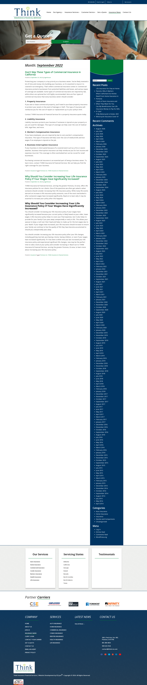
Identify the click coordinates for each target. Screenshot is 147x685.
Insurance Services (72, 12)
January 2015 (100, 483)
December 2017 (101, 394)
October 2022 (101, 246)
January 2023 (100, 238)
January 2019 (100, 361)
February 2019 (101, 358)
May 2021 (99, 289)
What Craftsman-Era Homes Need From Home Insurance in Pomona (107, 96)
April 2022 (99, 261)
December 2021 (101, 271)
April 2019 (99, 353)
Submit (66, 42)
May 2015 (99, 473)
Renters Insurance (36, 574)
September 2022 (102, 249)
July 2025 (99, 162)
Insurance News (115, 12)
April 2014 (99, 504)
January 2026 (100, 147)
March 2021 (100, 294)
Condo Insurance (35, 571)
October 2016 (101, 430)
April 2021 (99, 292)
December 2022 (101, 241)
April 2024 (99, 200)
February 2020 (101, 328)
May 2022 (99, 259)
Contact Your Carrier (33, 640)
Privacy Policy (30, 652)
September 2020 (102, 310)
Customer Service (88, 12)
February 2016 (101, 450)
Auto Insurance (101, 511)
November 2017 (102, 396)
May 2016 (99, 442)
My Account (128, 2)
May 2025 (99, 167)
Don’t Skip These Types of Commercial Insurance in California (53, 73)
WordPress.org (101, 537)
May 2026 (99, 136)
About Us (28, 627)
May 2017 (99, 412)
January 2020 (100, 330)
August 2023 (100, 220)
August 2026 (100, 129)
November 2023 (102, 213)
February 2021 (101, 297)
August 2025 (100, 159)
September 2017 (102, 402)
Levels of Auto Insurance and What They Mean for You (106, 102)
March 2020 (100, 325)
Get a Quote (102, 12)
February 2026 (101, 144)
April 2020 (99, 323)
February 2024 (101, 205)
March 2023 (100, 233)
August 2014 (100, 496)
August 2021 (100, 282)
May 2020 (99, 320)
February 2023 (101, 236)
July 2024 (99, 192)
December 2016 (101, 425)
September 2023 (102, 218)
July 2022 (99, 254)
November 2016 (102, 427)
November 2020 (102, 305)
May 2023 (99, 228)
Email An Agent (100, 2)
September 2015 (102, 463)
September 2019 (102, 340)
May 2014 (99, 501)
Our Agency (57, 12)
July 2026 (99, 131)
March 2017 (100, 417)
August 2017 (100, 404)
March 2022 (100, 264)
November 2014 (102, 488)
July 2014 (99, 498)
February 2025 (101, 175)
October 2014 (101, 491)
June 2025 (99, 164)
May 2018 (99, 381)
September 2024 (102, 187)
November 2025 (102, 152)
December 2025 (101, 149)
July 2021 (99, 284)
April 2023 (99, 231)
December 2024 (101, 180)
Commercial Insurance (37, 568)
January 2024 (100, 208)
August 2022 (100, 251)
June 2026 (99, 134)
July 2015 (99, 468)
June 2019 (99, 348)
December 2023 (101, 210)
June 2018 (99, 379)
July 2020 (99, 315)
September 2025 (102, 157)
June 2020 (99, 317)
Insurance (33, 171)
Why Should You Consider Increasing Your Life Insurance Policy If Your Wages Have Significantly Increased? (56, 177)
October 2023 (101, 215)
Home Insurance (102, 514)
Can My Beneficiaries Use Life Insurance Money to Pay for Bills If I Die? (108, 108)
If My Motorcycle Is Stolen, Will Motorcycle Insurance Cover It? (107, 115)
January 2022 (100, 269)
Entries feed (100, 532)
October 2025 (101, 154)
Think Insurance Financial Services (25, 675)
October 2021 (101, 277)
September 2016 (102, 432)
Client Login (29, 636)
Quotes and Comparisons (105, 519)
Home (49, 12)
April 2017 (99, 414)
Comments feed (102, 535)
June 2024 (99, 195)
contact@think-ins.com (109, 649)
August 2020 (100, 312)
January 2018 (100, 391)
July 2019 (99, 345)
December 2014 (101, 486)
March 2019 (100, 356)
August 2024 (100, 190)
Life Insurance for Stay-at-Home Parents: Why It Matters (107, 89)
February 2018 (101, 389)
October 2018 (101, 368)
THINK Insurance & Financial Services (58, 171)
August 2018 (100, 374)
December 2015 (101, 455)
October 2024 (101, 185)
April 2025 (99, 169)
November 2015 (102, 458)
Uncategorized (101, 522)
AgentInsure (47, 77)
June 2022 (99, 256)
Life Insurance (34, 580)
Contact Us (127, 12)
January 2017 (100, 422)
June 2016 (99, 440)
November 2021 (102, 274)
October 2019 (101, 338)
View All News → (80, 624)
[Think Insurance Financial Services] (24, 667)
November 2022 (102, 243)
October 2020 (101, 307)
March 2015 (100, 478)
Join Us (27, 630)
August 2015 (100, 465)
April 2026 (99, 139)
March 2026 (100, 141)
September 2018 (102, 371)
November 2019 (102, 335)
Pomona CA (43, 171)
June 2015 (99, 470)
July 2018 (99, 376)
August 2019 (100, 343)
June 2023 (99, 226)
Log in (98, 529)
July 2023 (99, 223)
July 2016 (99, 437)
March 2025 (100, 172)
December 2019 (101, 333)
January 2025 (100, 177)
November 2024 (102, 182)
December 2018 (101, 363)
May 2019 (99, 351)
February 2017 (101, 419)
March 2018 (100, 386)
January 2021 (100, 300)
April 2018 (99, 384)
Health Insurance (35, 577)
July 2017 (99, 407)
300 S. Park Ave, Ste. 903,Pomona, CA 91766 (110, 638)
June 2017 (99, 409)
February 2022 (101, 266)
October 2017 (101, 399)
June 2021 (99, 287)
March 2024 (100, 203)
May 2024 (99, 198)
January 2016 (100, 453)
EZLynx (58, 675)
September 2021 (102, 279)
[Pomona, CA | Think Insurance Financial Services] (28, 12)
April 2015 (99, 476)
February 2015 (101, 481)
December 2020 (101, 302)
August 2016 (100, 435)
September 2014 (102, 493)
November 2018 (102, 366)
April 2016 (99, 445)
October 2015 (101, 460)
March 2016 (100, 447)
